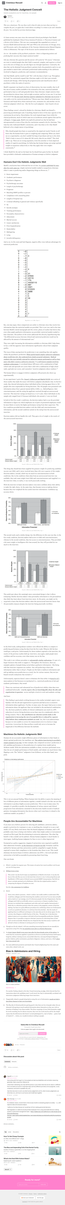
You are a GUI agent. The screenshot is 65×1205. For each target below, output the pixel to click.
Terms (35, 1193)
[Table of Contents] (2, 602)
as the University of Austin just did (33, 845)
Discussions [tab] (16, 1132)
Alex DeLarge (10, 1099)
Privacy (30, 1193)
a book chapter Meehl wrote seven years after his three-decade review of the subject (32, 932)
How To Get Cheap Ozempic (14, 1136)
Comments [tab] (7, 1061)
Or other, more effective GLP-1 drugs (14, 1138)
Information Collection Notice (32, 1038)
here (34, 30)
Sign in (60, 3)
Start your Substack (28, 1197)
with (18, 941)
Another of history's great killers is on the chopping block (19, 1149)
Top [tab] (5, 1132)
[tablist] (10, 1061)
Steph (8, 1076)
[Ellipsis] (60, 1076)
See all (7, 1169)
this (44, 991)
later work (16, 120)
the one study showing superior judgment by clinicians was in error (36, 97)
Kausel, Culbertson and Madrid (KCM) (37, 379)
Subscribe (52, 3)
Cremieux (9, 16)
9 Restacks (22, 1044)
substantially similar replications (41, 660)
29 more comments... (9, 1124)
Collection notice (42, 1193)
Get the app (40, 1197)
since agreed (12, 941)
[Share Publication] (45, 2)
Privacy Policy (44, 1038)
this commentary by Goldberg (20, 887)
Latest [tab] (9, 1132)
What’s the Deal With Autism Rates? (17, 1158)
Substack (24, 1201)
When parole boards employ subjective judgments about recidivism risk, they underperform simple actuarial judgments (32, 355)
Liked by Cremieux (13, 1078)
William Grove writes (12, 871)
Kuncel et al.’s (54, 678)
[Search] (42, 2)
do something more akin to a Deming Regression (37, 929)
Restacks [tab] (14, 1061)
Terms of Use (40, 1037)
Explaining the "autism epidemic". (13, 1161)
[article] (32, 1140)
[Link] (1, 162)
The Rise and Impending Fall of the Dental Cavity (21, 1147)
